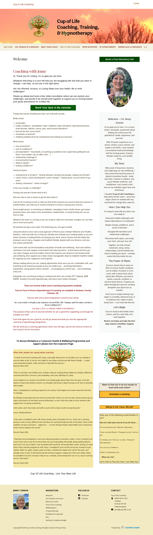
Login (136, 3)
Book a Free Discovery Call (120, 59)
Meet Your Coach (49, 47)
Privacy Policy (61, 528)
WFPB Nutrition (89, 47)
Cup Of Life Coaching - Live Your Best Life (53, 473)
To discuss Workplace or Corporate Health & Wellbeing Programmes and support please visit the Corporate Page (53, 342)
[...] (145, 47)
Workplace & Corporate (130, 47)
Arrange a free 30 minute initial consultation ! (53, 308)
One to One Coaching (70, 47)
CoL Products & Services (27, 47)
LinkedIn (84, 498)
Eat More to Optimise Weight (56, 520)
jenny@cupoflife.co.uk (123, 510)
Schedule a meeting (119, 394)
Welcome (8, 47)
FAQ (47, 517)
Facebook (85, 495)
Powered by (116, 528)
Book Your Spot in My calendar (53, 107)
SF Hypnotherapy (107, 47)
